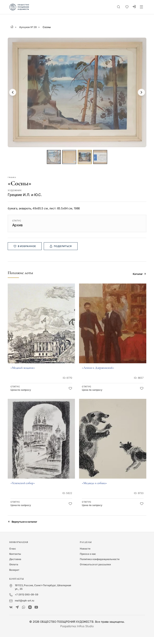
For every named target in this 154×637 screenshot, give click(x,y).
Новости (85, 548)
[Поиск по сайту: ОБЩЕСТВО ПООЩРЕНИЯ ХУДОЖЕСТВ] (118, 7)
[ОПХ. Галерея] (17, 607)
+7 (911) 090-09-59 (26, 594)
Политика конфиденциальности (99, 559)
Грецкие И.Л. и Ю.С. (25, 195)
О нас (12, 548)
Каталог (138, 273)
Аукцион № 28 (28, 27)
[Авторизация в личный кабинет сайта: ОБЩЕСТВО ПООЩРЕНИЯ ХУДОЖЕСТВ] (134, 7)
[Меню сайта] (141, 7)
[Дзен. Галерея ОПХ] (30, 607)
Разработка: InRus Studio (77, 626)
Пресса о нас (88, 553)
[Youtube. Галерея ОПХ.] (36, 607)
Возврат (14, 569)
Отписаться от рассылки (95, 564)
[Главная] (12, 26)
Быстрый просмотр (41, 328)
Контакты (15, 553)
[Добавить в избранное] (70, 389)
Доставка (15, 559)
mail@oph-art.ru (24, 600)
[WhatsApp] (23, 607)
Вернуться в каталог (24, 521)
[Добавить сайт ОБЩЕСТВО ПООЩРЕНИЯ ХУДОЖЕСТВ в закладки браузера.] (127, 7)
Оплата (13, 564)
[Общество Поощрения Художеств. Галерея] (11, 607)
